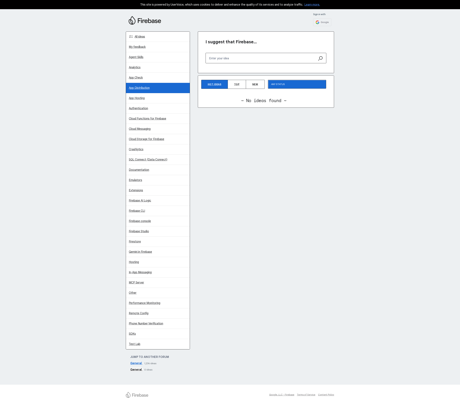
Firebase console (140, 221)
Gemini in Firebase (140, 252)
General (136, 363)
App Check (136, 77)
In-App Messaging (140, 272)
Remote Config (138, 313)
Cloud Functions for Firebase (147, 118)
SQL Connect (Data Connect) (148, 159)
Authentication (138, 108)
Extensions (136, 190)
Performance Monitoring (144, 303)
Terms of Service (306, 394)
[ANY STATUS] (297, 84)
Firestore (135, 241)
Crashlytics (136, 149)
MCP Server (136, 282)
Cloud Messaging (140, 129)
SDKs (132, 334)
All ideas (140, 36)
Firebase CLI (137, 211)
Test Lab (134, 344)
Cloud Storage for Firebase (146, 139)
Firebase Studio (139, 231)
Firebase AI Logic (140, 200)
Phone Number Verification (146, 323)
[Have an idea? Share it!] (145, 20)
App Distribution (139, 88)
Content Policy (326, 394)
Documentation (139, 170)
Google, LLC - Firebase (281, 394)
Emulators (135, 180)
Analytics (135, 67)
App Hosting (137, 98)
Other (133, 293)
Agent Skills (136, 57)
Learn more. (312, 4)
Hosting (134, 262)
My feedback (137, 47)
